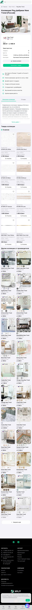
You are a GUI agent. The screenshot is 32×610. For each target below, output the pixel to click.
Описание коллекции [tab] (8, 99)
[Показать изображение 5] (16, 30)
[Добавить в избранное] (13, 134)
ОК (27, 600)
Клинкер (19, 554)
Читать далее (15, 122)
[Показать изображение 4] (13, 30)
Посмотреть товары (16, 65)
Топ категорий (21, 561)
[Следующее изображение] (29, 24)
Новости (3, 572)
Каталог (3, 570)
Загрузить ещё (17, 522)
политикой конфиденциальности (10, 597)
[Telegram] (13, 542)
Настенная (16, 57)
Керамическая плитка (23, 550)
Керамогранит (21, 552)
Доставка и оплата (6, 574)
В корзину (9, 158)
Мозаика (19, 557)
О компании (20, 570)
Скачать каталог (17, 61)
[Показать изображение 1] (3, 30)
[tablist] (16, 99)
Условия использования (7, 585)
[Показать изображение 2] (6, 30)
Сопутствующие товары (23, 559)
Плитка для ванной (24, 57)
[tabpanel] (16, 113)
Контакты (19, 572)
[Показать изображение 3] (10, 30)
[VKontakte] (18, 542)
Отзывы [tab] (23, 99)
